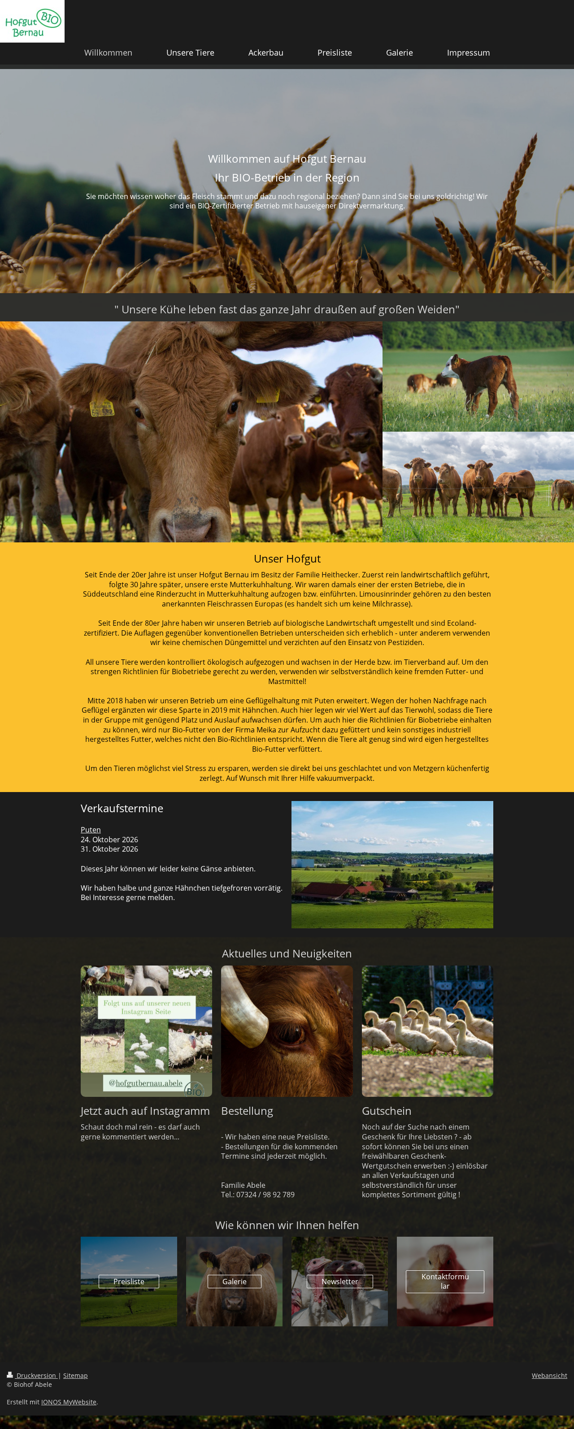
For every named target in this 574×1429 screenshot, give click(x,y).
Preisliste (128, 1281)
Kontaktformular (445, 1281)
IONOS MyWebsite (68, 1402)
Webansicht (549, 1375)
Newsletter (340, 1281)
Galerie (234, 1281)
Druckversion (36, 1375)
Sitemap (75, 1375)
